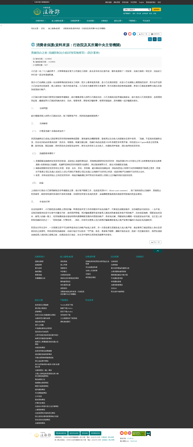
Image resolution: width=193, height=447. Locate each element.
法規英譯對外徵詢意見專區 (45, 413)
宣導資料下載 (65, 315)
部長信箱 (125, 2)
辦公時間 (111, 437)
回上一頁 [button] (144, 34)
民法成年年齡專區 (117, 291)
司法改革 (146, 21)
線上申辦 (63, 265)
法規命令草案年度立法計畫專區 (47, 406)
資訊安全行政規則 (41, 332)
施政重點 (38, 271)
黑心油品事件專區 (41, 361)
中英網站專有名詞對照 (43, 328)
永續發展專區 (40, 423)
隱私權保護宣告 (61, 433)
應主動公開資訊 (41, 308)
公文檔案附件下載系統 (68, 318)
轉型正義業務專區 (41, 386)
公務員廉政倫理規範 (118, 271)
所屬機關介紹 (40, 278)
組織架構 (38, 265)
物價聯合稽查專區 (41, 383)
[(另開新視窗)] (122, 433)
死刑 (150, 13)
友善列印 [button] (156, 34)
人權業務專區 (40, 410)
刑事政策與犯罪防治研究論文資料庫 (97, 263)
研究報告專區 (91, 277)
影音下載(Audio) (66, 311)
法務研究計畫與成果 (42, 318)
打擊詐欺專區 (40, 403)
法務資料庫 (74, 21)
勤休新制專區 (40, 400)
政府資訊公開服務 (41, 305)
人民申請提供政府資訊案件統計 (47, 335)
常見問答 (134, 2)
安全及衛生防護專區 (42, 420)
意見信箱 (85, 433)
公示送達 (38, 396)
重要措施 (38, 275)
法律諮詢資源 (65, 275)
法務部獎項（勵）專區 (43, 370)
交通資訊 (104, 437)
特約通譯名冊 (65, 285)
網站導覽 (117, 2)
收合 (157, 251)
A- (150, 39)
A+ (159, 39)
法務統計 (104, 21)
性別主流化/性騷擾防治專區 (45, 315)
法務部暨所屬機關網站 (42, 2)
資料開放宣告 (95, 433)
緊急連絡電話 (150, 2)
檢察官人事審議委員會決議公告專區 (47, 343)
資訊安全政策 (74, 433)
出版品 (88, 274)
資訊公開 (117, 21)
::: (30, 2)
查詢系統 (63, 261)
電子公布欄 (39, 325)
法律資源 (114, 261)
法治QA (114, 288)
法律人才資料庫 (91, 270)
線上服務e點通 (57, 21)
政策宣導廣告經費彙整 (43, 351)
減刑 (133, 13)
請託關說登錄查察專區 (43, 354)
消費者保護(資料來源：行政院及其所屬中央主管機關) (72, 293)
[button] (125, 34)
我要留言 (63, 268)
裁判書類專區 (40, 389)
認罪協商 (145, 13)
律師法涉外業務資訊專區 (69, 278)
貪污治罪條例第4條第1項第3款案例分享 (47, 365)
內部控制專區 (40, 347)
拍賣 (154, 13)
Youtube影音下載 (66, 305)
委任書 (139, 13)
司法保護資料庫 (91, 267)
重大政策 (38, 268)
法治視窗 (90, 21)
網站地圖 (108, 2)
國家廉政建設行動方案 (119, 275)
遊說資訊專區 (40, 322)
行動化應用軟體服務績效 (44, 358)
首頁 (159, 2)
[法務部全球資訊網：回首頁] (45, 11)
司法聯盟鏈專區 (41, 393)
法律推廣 (114, 265)
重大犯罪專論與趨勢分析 (120, 268)
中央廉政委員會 (117, 278)
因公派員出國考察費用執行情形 (47, 416)
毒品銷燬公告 (40, 379)
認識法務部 (39, 261)
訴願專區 (38, 311)
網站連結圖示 (65, 322)
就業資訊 (63, 288)
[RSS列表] (125, 433)
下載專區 (132, 21)
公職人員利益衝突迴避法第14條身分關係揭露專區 (47, 375)
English (141, 2)
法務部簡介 (40, 21)
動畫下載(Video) (66, 308)
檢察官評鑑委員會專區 (43, 338)
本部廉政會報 (116, 281)
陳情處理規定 (65, 281)
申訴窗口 (63, 271)
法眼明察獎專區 (117, 285)
